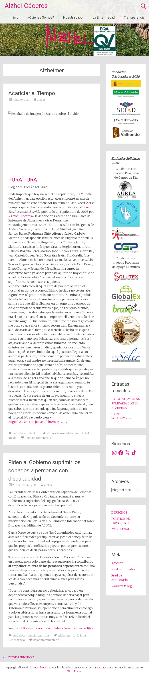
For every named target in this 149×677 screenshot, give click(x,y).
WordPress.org (121, 586)
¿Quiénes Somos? (41, 17)
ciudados (86, 433)
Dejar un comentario (38, 437)
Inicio (14, 17)
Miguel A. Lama (19, 422)
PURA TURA (22, 179)
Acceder (117, 563)
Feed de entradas (123, 569)
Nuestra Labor (73, 17)
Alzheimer (73, 433)
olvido (12, 437)
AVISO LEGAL (120, 529)
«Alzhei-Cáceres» (21, 216)
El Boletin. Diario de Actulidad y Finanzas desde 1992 (56, 628)
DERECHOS (119, 512)
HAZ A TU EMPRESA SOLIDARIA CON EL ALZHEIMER (125, 403)
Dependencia (16, 640)
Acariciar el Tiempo (31, 93)
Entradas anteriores (18, 657)
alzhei (41, 99)
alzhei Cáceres (56, 433)
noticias (44, 635)
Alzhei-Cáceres (26, 6)
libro (85, 207)
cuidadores (20, 433)
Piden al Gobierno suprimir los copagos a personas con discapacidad (44, 470)
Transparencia (134, 17)
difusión (33, 433)
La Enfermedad (104, 17)
